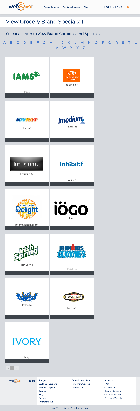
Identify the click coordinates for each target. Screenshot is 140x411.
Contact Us (109, 387)
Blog (86, 7)
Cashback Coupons (71, 7)
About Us (108, 380)
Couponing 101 (46, 401)
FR (127, 7)
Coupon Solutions (112, 391)
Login (107, 6)
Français (42, 380)
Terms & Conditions (81, 380)
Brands (42, 398)
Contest (42, 391)
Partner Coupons (51, 7)
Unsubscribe (77, 387)
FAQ (106, 384)
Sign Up (117, 6)
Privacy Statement (81, 384)
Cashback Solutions (113, 394)
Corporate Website (113, 398)
